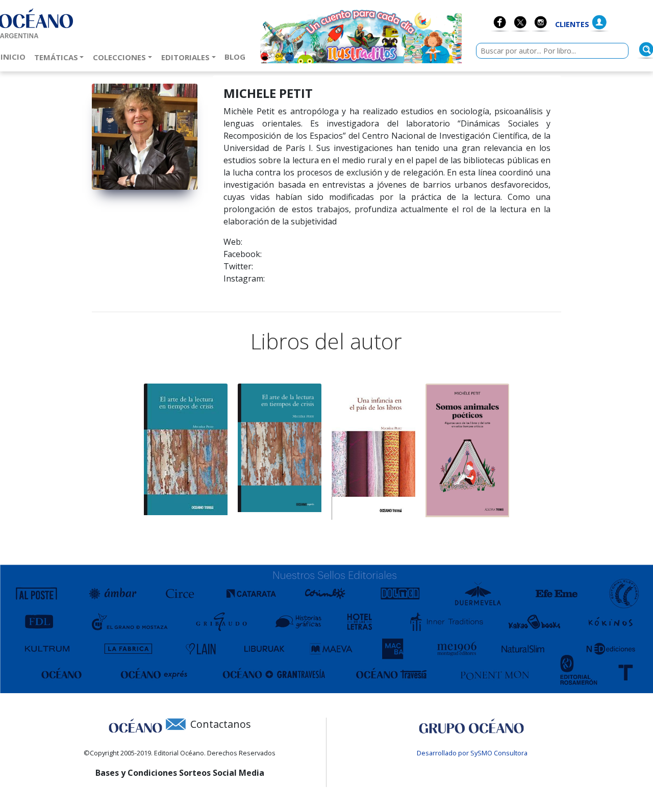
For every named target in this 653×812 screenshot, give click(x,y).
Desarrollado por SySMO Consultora (472, 752)
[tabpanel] (186, 449)
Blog (236, 56)
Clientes (572, 24)
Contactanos (220, 724)
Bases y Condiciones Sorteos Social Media (179, 772)
